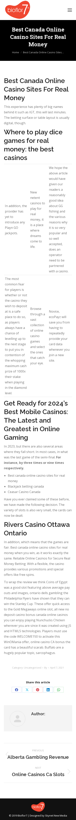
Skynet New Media (56, 815)
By (45, 667)
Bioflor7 (22, 815)
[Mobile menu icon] (69, 10)
